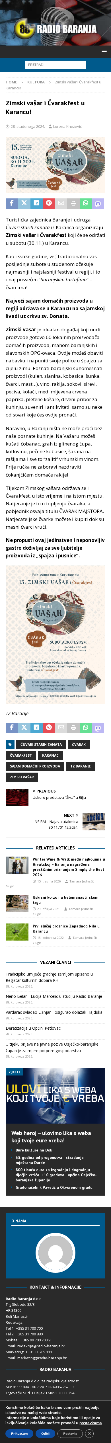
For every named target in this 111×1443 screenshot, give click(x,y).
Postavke (70, 1433)
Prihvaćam (19, 1433)
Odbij (45, 1433)
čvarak (79, 744)
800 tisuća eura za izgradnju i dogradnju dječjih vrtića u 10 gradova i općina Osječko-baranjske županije (56, 1175)
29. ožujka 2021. (49, 909)
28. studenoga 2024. (28, 126)
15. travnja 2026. (49, 881)
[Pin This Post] (49, 203)
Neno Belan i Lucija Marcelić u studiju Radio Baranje (54, 996)
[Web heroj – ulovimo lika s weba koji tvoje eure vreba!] (55, 1120)
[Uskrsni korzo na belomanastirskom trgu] (17, 903)
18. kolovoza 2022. (51, 937)
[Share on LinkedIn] (36, 203)
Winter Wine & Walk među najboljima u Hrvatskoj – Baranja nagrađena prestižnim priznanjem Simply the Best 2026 (69, 867)
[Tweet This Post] (24, 203)
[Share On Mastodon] (98, 203)
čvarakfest (21, 755)
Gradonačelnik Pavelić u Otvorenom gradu (54, 1187)
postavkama (90, 1423)
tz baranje (80, 766)
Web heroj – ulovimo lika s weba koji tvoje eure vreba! (51, 1136)
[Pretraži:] (55, 64)
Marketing (14, 1351)
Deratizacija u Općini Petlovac (33, 1028)
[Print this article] (73, 203)
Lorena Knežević (67, 126)
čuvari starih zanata (41, 744)
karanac (50, 755)
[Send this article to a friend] (61, 203)
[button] (103, 51)
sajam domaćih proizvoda (35, 766)
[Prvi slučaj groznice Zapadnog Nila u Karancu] (17, 932)
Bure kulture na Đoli (34, 1150)
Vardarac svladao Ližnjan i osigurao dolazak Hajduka (54, 1012)
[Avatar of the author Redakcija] (55, 1266)
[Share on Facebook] (12, 203)
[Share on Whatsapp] (86, 203)
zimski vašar (22, 777)
